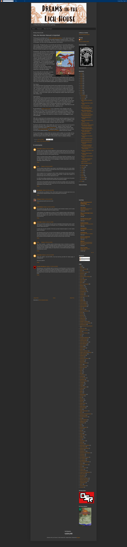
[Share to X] (49, 139)
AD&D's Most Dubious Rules (87, 138)
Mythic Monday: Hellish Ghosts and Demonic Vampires (87, 125)
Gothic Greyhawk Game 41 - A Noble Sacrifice (87, 148)
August (82, 167)
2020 (81, 80)
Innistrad (81, 376)
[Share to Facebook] (51, 139)
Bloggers (82, 285)
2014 (81, 88)
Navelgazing (82, 407)
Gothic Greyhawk (83, 353)
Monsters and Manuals (85, 236)
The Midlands (82, 460)
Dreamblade (82, 319)
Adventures (82, 273)
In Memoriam (82, 374)
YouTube (82, 487)
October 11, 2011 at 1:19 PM (47, 222)
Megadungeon (83, 394)
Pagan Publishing (83, 419)
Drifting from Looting (85, 123)
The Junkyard (82, 458)
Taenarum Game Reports (85, 452)
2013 (81, 90)
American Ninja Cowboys (85, 276)
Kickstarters (82, 379)
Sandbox (82, 437)
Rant (81, 430)
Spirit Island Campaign (84, 445)
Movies (81, 401)
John (38, 166)
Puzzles (81, 428)
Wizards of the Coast (84, 479)
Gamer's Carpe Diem (85, 105)
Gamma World (83, 347)
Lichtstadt (82, 382)
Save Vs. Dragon (83, 247)
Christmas (82, 294)
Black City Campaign (84, 284)
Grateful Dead (83, 355)
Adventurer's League (84, 272)
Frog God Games (83, 340)
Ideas (81, 371)
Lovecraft (82, 388)
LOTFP (81, 385)
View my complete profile (84, 41)
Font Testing (82, 215)
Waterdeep (82, 476)
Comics (81, 297)
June (82, 170)
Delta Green (82, 309)
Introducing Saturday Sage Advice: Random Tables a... (87, 128)
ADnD (81, 270)
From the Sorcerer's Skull (85, 218)
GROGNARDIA (83, 228)
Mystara (81, 404)
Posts (82, 257)
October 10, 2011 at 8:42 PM (46, 199)
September (83, 165)
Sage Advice (82, 434)
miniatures (82, 395)
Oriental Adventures (84, 416)
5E (80, 266)
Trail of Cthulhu (83, 467)
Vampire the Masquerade (85, 472)
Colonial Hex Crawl (84, 296)
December (83, 95)
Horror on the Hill (83, 365)
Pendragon (82, 422)
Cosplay (81, 299)
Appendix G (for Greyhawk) (85, 219)
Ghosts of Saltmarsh (84, 350)
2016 (81, 85)
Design (81, 312)
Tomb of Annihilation (84, 464)
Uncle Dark (39, 148)
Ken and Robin (83, 377)
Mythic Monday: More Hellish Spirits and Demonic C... (87, 115)
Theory (41, 141)
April (82, 174)
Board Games (83, 288)
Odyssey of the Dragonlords (85, 413)
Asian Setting (82, 279)
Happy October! (84, 161)
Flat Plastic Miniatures (84, 337)
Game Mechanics (83, 343)
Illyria (81, 373)
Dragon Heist (82, 318)
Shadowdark (82, 440)
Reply (38, 162)
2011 (81, 93)
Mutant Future (83, 403)
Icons (81, 370)
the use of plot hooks (43, 129)
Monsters (82, 400)
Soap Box (82, 443)
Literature (82, 383)
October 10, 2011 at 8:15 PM (48, 190)
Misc (81, 397)
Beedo (81, 282)
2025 (81, 73)
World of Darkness (83, 481)
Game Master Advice (84, 342)
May (82, 172)
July (82, 168)
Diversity (81, 313)
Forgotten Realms (83, 339)
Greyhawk (82, 356)
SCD (81, 439)
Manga (81, 391)
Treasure (82, 469)
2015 (81, 87)
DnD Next (82, 315)
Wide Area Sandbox (46, 141)
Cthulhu (81, 300)
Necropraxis (39, 190)
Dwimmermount (83, 324)
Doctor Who (82, 316)
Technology (82, 455)
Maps (81, 392)
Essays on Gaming (84, 332)
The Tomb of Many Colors (85, 204)
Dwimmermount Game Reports (86, 326)
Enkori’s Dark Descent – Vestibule (86, 233)
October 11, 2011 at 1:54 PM (46, 242)
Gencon (81, 349)
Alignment (82, 275)
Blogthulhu (82, 287)
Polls (81, 425)
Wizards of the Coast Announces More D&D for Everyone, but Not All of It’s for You (86, 243)
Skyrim (81, 442)
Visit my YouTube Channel (84, 34)
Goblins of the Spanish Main (85, 352)
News (81, 409)
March (82, 175)
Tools (81, 466)
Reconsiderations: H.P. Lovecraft (86, 229)
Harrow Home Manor (84, 358)
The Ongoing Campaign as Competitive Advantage (86, 145)
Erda (81, 331)
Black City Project (48, 28)
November (83, 97)
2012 (81, 92)
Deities (81, 308)
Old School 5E (83, 415)
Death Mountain (83, 306)
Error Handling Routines (86, 113)
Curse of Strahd (83, 303)
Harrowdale (82, 360)
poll (81, 424)
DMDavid (82, 241)
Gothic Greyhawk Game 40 (86, 163)
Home (33, 28)
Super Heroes (83, 446)
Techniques (82, 454)
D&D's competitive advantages (55, 38)
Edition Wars (82, 328)
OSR (81, 418)
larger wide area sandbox (53, 130)
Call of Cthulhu (83, 290)
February (83, 177)
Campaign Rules (83, 291)
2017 (81, 83)
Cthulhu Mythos (83, 302)
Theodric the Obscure (41, 266)
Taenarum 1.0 (83, 451)
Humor (81, 368)
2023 (81, 76)
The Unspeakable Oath (84, 461)
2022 (81, 78)
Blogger (78, 537)
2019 (81, 81)
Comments (83, 260)
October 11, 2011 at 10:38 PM (48, 255)
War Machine (82, 475)
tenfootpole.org (83, 232)
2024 (81, 74)
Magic (81, 389)
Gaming (38, 141)
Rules (81, 433)
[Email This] (46, 139)
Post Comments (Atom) (43, 300)
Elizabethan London (84, 330)
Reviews (81, 431)
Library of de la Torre (46, 108)
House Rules (82, 367)
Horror (81, 364)
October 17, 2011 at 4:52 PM (52, 266)
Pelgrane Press (83, 421)
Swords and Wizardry (84, 448)
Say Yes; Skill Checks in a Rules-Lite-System (86, 131)
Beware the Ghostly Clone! (86, 140)
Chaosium (82, 293)
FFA (81, 335)
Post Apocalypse (83, 427)
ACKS (81, 267)
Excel (81, 334)
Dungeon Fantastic (84, 222)
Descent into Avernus (84, 311)
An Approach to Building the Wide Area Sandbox (86, 159)
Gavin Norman (40, 206)
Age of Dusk (83, 207)
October (83, 98)
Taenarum (39, 28)
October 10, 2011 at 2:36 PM (46, 166)
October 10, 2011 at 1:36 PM (47, 148)
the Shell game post (51, 127)
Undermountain (83, 470)
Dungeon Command (84, 321)
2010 (81, 181)
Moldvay (81, 398)
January (83, 179)
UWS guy (39, 199)
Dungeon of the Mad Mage (85, 323)
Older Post (72, 297)
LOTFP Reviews (83, 386)
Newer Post (36, 297)
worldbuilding (82, 482)
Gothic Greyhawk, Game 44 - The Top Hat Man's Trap (87, 108)
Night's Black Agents (84, 410)
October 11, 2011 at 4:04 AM (49, 206)
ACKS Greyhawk (83, 269)
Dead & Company (83, 305)
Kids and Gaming (83, 380)
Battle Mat (82, 281)
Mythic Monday (83, 406)
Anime (81, 278)
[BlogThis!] (48, 139)
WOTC (81, 484)
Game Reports (83, 345)
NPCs (81, 412)
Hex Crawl (82, 361)
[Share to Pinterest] (52, 139)
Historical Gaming (83, 362)
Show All (92, 252)
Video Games (82, 473)
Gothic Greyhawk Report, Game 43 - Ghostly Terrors (87, 111)
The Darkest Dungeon (84, 457)
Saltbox (81, 436)
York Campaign (83, 485)
